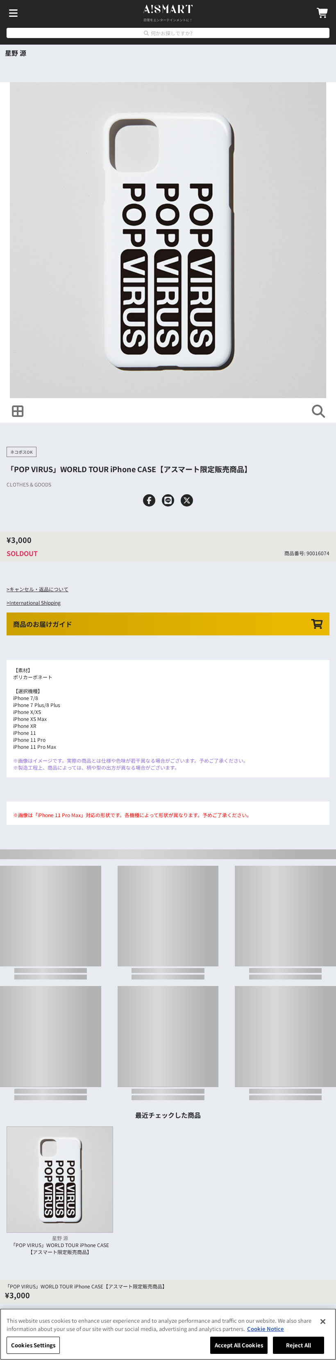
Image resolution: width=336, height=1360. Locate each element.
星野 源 (15, 53)
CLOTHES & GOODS (29, 484)
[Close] (323, 1322)
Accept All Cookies (239, 1345)
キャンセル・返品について (38, 588)
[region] (168, 1334)
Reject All (298, 1345)
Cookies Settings (33, 1345)
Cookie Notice (265, 1329)
